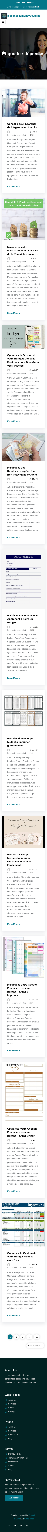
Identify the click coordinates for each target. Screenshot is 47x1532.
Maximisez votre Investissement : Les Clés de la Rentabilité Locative (23, 250)
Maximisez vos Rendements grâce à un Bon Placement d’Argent (22, 471)
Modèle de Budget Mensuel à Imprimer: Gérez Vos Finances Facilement (19, 859)
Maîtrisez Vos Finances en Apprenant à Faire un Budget (23, 619)
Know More (12, 186)
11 (37, 1337)
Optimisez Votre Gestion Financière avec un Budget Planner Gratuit (22, 1132)
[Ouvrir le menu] (3, 22)
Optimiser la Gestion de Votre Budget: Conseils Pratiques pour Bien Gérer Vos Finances (23, 360)
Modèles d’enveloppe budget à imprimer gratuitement (20, 742)
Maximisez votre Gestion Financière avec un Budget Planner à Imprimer (22, 990)
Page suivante (35, 1346)
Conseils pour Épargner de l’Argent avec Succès (22, 125)
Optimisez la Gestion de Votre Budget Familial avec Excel (21, 1256)
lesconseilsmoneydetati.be (23, 15)
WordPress (29, 1519)
